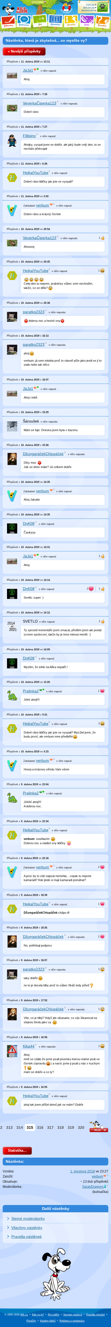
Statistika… (17, 1151)
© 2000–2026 (16, 1314)
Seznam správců (72, 1314)
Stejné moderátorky (28, 1218)
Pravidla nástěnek (26, 1236)
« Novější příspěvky (24, 51)
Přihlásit (102, 10)
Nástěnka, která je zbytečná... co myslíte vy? (46, 40)
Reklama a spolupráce (72, 1320)
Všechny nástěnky (26, 1227)
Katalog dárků (48, 1320)
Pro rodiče (53, 1314)
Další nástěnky (55, 1208)
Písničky (31, 1320)
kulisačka (100, 1192)
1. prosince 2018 (82, 1171)
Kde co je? (38, 1314)
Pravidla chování (95, 1314)
